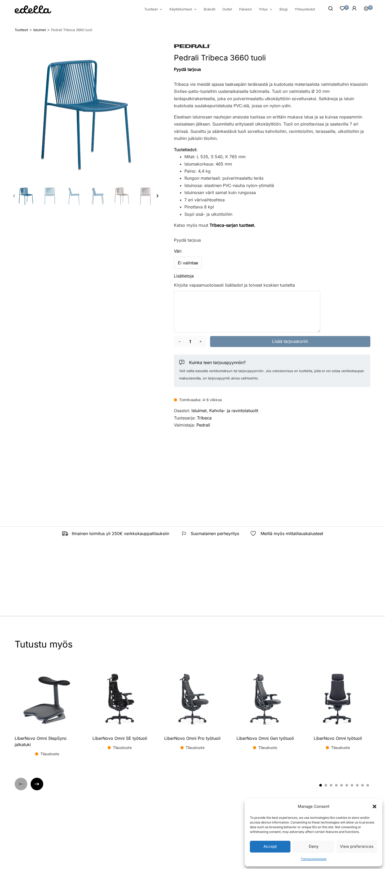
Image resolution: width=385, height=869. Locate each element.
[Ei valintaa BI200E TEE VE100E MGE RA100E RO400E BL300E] (188, 263)
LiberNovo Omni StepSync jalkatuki (41, 741)
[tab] (320, 785)
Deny (313, 846)
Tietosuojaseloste (314, 859)
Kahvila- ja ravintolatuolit (233, 410)
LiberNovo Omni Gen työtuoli (265, 738)
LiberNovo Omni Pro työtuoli (192, 738)
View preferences (356, 846)
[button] (374, 806)
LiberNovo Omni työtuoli (338, 738)
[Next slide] (157, 196)
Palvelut (245, 9)
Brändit (209, 9)
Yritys (263, 9)
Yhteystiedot (305, 9)
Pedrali (203, 425)
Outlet (227, 9)
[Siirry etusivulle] (33, 9)
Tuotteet (151, 9)
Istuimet (199, 410)
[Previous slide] (14, 196)
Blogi (283, 9)
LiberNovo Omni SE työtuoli (119, 738)
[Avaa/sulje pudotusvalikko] (161, 9)
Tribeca (204, 418)
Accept (270, 846)
